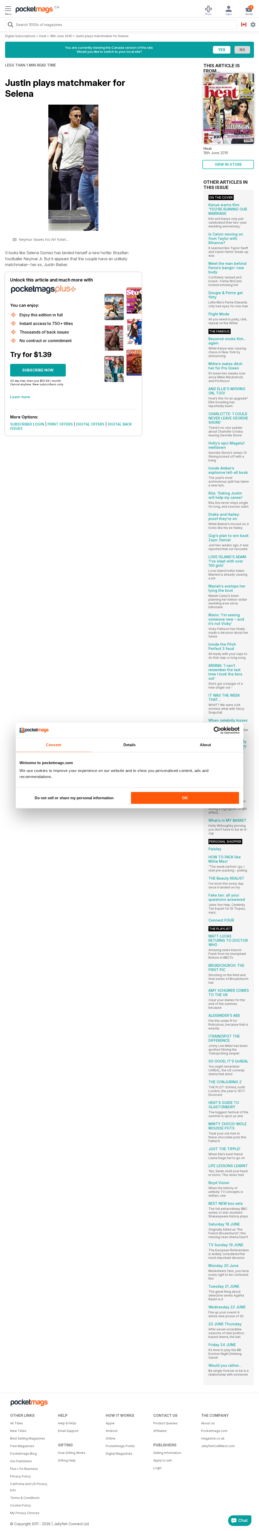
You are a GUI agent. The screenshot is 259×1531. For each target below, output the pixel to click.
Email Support (68, 1431)
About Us (208, 1423)
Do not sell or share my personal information (74, 798)
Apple (110, 1423)
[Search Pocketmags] (10, 25)
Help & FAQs (67, 1423)
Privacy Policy (20, 1476)
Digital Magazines (119, 1453)
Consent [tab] (53, 745)
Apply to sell (162, 1460)
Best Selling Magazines (27, 1438)
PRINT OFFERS (60, 424)
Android (111, 1431)
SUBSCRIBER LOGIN (27, 424)
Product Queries (165, 1423)
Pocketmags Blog (23, 1453)
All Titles (16, 1423)
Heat (42, 36)
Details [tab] (129, 745)
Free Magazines (22, 1446)
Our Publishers (21, 1461)
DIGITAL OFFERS (90, 424)
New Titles (18, 1431)
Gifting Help (67, 1460)
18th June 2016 (61, 36)
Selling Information (167, 1453)
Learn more (20, 397)
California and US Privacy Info (28, 1487)
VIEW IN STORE (228, 164)
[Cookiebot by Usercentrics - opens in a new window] (217, 730)
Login (157, 1468)
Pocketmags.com (214, 1431)
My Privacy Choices (24, 1513)
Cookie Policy (20, 1505)
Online (110, 1438)
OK (185, 798)
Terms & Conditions (24, 1498)
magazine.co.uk (213, 1438)
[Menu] (8, 9)
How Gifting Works (71, 1453)
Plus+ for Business (24, 1469)
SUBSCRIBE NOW (38, 370)
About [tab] (205, 745)
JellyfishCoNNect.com (218, 1446)
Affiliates (160, 1431)
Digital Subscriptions (20, 36)
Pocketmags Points (120, 1446)
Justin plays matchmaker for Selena (101, 36)
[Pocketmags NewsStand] (33, 10)
